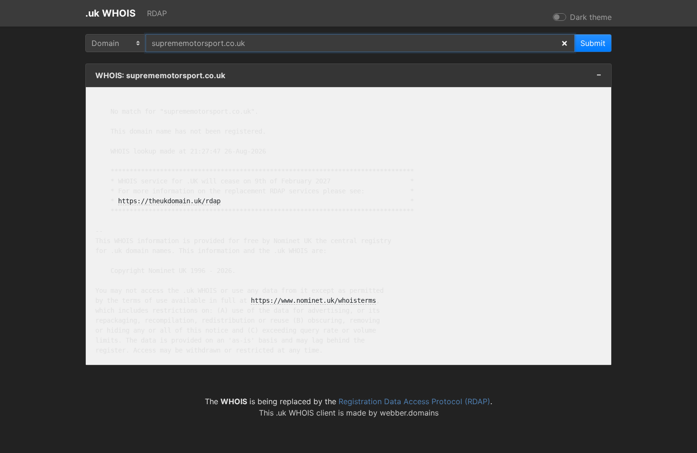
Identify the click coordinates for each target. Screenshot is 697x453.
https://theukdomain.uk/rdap (169, 201)
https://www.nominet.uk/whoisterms (313, 300)
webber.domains (409, 412)
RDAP (157, 13)
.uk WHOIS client (306, 412)
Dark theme (591, 17)
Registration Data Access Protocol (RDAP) (414, 401)
